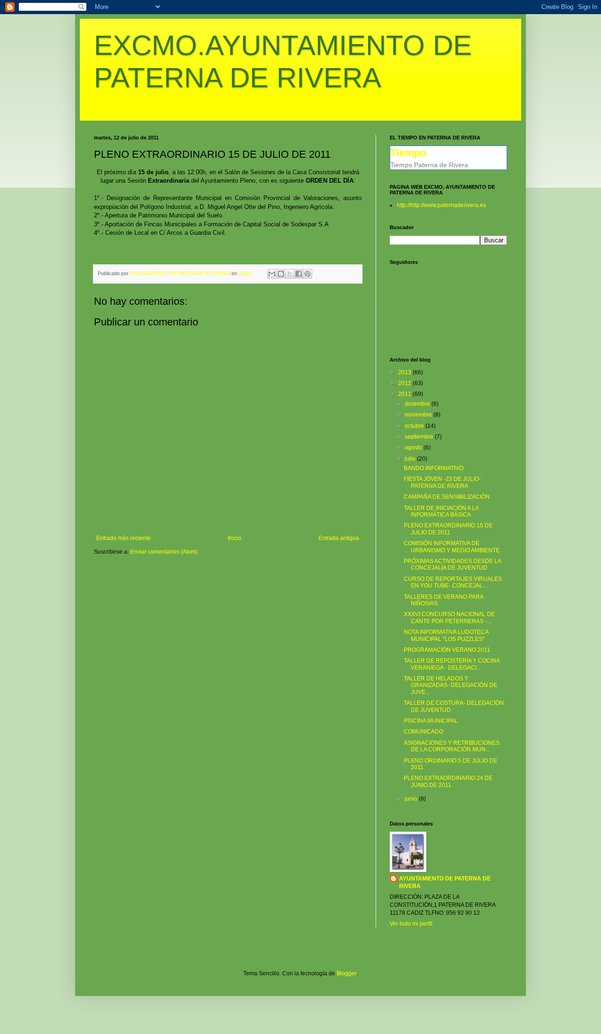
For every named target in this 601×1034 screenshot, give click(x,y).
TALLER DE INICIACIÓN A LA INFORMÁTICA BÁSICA (441, 511)
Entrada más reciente (123, 538)
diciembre (418, 404)
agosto (414, 447)
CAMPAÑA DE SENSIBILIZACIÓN (447, 497)
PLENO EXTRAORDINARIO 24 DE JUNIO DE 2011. (448, 781)
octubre (415, 426)
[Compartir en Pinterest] (307, 273)
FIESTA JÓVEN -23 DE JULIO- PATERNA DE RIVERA (442, 482)
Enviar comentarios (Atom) (164, 551)
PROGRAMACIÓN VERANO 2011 (447, 650)
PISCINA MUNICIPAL (431, 721)
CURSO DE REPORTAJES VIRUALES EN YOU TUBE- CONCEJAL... (453, 582)
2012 (405, 383)
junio (412, 798)
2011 (405, 394)
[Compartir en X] (289, 273)
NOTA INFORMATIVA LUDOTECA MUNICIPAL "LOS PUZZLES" (446, 635)
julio (411, 458)
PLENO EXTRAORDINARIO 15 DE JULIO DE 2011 (448, 528)
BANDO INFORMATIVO (433, 468)
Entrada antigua (338, 538)
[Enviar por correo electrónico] (272, 273)
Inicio (234, 538)
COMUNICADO (423, 731)
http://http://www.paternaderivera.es (441, 205)
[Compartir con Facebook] (298, 273)
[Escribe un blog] (280, 273)
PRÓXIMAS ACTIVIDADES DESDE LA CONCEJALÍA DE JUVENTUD (452, 564)
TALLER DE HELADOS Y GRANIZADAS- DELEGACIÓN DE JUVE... (450, 685)
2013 (405, 372)
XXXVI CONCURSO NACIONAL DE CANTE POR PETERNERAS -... (449, 617)
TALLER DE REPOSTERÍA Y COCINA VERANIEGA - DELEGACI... (452, 664)
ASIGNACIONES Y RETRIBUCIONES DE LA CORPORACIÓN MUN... (452, 746)
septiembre (420, 436)
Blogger (346, 973)
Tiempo (408, 153)
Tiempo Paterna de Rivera (429, 165)
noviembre (419, 414)
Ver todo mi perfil (411, 923)
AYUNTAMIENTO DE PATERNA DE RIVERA (445, 882)
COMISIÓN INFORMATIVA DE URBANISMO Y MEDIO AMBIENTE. (452, 546)
